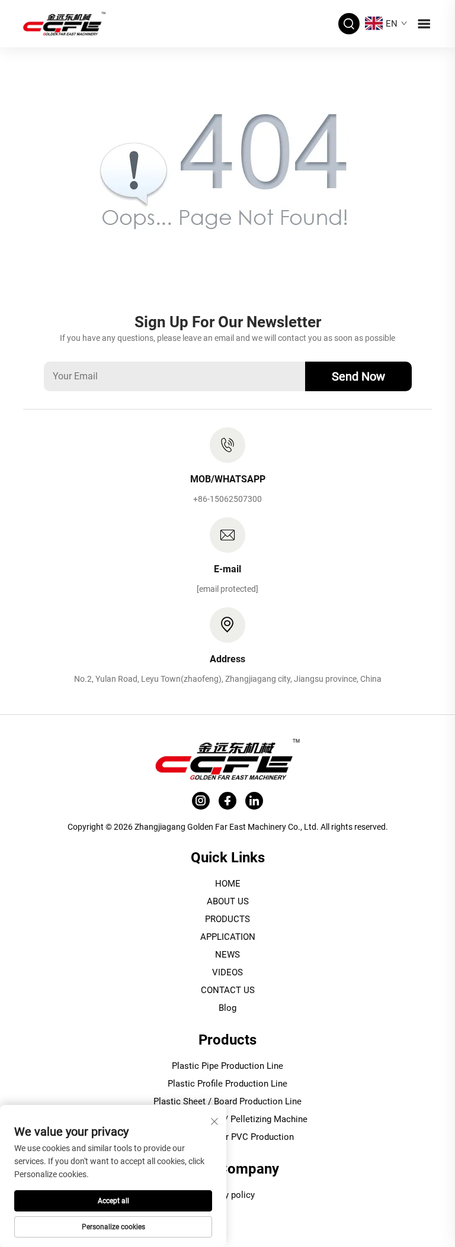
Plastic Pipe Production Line (227, 1066)
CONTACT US (228, 990)
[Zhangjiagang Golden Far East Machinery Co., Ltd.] (64, 22)
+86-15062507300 (227, 499)
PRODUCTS (227, 919)
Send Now (358, 376)
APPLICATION (227, 937)
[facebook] (227, 801)
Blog (227, 1008)
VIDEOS (227, 972)
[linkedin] (254, 801)
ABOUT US (228, 901)
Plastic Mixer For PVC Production (228, 1137)
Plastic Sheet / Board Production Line (227, 1101)
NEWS (227, 954)
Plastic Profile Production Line (227, 1083)
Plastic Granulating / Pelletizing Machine (227, 1119)
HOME (228, 883)
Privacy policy (227, 1195)
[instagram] (201, 801)
